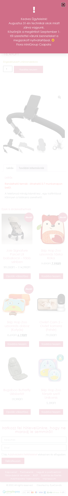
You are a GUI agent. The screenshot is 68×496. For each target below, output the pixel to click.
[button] (63, 4)
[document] (34, 248)
